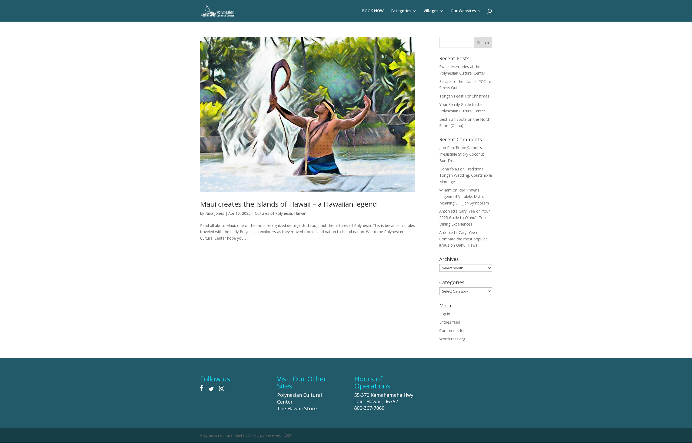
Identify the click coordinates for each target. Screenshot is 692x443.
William (445, 190)
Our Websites (463, 11)
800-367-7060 (369, 408)
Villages (431, 11)
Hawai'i (300, 213)
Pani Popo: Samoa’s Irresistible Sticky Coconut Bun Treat (461, 154)
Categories (401, 11)
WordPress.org (452, 338)
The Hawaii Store (297, 408)
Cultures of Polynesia (273, 213)
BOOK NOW (373, 11)
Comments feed (453, 330)
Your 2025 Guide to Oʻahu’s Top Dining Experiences (464, 218)
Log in (444, 313)
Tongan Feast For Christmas (464, 96)
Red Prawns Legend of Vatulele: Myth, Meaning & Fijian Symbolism (464, 196)
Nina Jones (214, 213)
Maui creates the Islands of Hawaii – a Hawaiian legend (288, 204)
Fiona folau (449, 169)
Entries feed (449, 322)
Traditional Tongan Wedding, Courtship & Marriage (465, 175)
